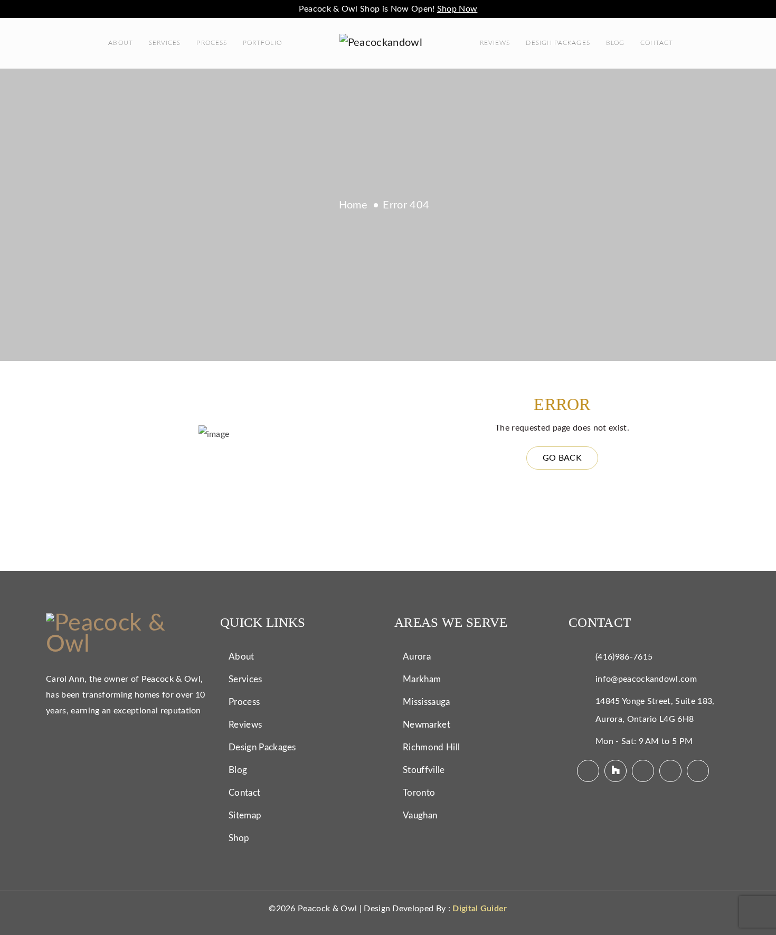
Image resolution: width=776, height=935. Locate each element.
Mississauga (426, 702)
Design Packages (558, 43)
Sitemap (245, 815)
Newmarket (426, 724)
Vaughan (420, 815)
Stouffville (424, 770)
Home (353, 205)
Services (165, 43)
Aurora (417, 656)
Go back (562, 458)
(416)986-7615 (623, 657)
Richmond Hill (431, 747)
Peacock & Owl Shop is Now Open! (388, 9)
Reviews (495, 43)
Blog (615, 43)
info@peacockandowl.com (646, 679)
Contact (657, 43)
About (120, 43)
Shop (239, 838)
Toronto (419, 792)
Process (211, 43)
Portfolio (262, 43)
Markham (422, 679)
